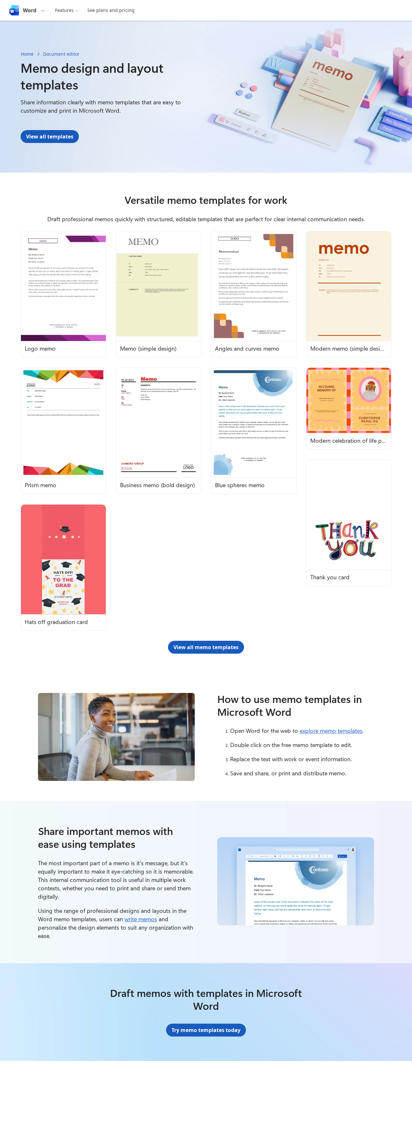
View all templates (49, 136)
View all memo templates (206, 647)
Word (29, 10)
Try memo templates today (206, 1030)
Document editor (61, 54)
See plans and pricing (111, 10)
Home (27, 54)
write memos (141, 919)
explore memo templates (331, 730)
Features (64, 10)
